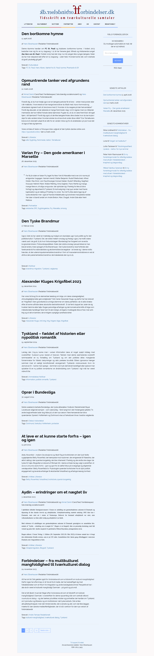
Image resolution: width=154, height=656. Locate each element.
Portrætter (33, 206)
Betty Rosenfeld (32, 479)
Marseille (56, 208)
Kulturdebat (33, 65)
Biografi (43, 548)
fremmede (41, 140)
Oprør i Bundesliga (38, 392)
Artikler (31, 477)
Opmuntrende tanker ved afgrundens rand (55, 82)
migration (37, 269)
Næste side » (44, 630)
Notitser (32, 266)
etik (27, 140)
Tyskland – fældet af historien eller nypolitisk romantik (53, 335)
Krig (48, 321)
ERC (35, 208)
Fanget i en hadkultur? (117, 141)
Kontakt (81, 642)
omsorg (64, 208)
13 (36, 630)
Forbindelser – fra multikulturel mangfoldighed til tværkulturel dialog (56, 562)
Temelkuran (56, 140)
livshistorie (52, 479)
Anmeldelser (33, 377)
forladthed (43, 479)
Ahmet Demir (29, 94)
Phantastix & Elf (73, 68)
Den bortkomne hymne (42, 33)
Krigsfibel (64, 321)
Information (30, 380)
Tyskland (45, 269)
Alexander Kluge (32, 321)
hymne (63, 68)
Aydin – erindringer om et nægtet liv (54, 492)
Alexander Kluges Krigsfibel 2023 (51, 281)
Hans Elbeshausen (31, 44)
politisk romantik (42, 380)
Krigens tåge (55, 321)
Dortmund (30, 423)
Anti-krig (42, 321)
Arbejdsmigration (32, 548)
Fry (51, 208)
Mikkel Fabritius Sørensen (113, 168)
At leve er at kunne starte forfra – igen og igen (56, 438)
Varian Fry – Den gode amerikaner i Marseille (53, 154)
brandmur (29, 269)
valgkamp (54, 269)
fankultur (38, 423)
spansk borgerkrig (64, 479)
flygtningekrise (43, 208)
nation (48, 140)
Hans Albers (40, 68)
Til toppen (73, 642)
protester (55, 423)
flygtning (33, 140)
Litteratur (32, 137)
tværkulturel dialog (52, 618)
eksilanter (29, 208)
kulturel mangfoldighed (35, 618)
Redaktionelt (45, 615)
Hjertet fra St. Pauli (53, 68)
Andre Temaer (34, 615)
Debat (31, 421)
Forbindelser (77, 12)
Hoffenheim (46, 423)
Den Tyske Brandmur (40, 221)
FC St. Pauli (30, 68)
